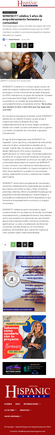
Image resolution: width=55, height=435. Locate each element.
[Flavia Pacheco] (4, 39)
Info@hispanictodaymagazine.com (31, 431)
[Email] (19, 45)
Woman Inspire (10, 12)
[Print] (25, 45)
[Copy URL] (30, 45)
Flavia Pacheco (14, 39)
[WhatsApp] (13, 45)
